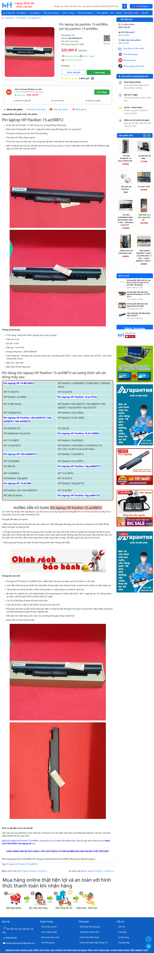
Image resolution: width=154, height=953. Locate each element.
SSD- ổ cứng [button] (68, 12)
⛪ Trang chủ (9, 12)
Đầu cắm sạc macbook (126, 187)
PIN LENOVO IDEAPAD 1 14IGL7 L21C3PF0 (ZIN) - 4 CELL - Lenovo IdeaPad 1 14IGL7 (143, 255)
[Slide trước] (144, 135)
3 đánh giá (84, 78)
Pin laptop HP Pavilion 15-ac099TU (98, 871)
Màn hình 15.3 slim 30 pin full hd (144, 217)
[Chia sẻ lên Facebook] (92, 78)
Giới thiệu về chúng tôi (90, 926)
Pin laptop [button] (22, 12)
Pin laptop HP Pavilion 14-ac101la (77, 397)
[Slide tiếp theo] (149, 135)
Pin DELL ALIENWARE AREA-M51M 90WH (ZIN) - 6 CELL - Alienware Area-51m (126, 220)
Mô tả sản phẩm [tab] (14, 109)
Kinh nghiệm (102, 12)
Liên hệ (144, 12)
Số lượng (65, 65)
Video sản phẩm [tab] (60, 109)
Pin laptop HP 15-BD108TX (18, 383)
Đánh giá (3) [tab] (80, 109)
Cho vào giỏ (74, 72)
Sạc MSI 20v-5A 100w (144, 157)
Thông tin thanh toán (89, 932)
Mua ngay (100, 72)
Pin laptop (21, 18)
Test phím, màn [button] (131, 12)
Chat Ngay (102, 92)
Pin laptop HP (35, 18)
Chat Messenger (130, 54)
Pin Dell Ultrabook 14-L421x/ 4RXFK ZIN (125, 158)
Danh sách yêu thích (50, 937)
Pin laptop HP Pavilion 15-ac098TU (21, 864)
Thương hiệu (124, 942)
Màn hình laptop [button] (85, 12)
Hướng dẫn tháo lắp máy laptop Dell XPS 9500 (137, 305)
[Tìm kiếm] (124, 6)
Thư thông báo (48, 942)
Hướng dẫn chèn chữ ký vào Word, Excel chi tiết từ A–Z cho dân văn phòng (139, 282)
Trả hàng (122, 932)
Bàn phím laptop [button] (51, 12)
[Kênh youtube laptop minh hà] (131, 335)
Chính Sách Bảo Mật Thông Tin (93, 942)
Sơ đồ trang (123, 937)
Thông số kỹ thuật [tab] (37, 109)
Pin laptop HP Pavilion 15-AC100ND (78, 433)
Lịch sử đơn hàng (49, 932)
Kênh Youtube (129, 60)
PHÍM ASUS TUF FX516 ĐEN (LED (125, 251)
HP (73, 35)
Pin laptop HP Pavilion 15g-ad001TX (78, 495)
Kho (112, 12)
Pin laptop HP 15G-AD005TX (19, 454)
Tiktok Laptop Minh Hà (133, 66)
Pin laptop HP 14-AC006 (17, 483)
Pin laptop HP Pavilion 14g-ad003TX (78, 466)
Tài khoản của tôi (49, 926)
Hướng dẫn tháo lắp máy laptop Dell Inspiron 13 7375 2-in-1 (138, 294)
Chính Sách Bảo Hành (89, 937)
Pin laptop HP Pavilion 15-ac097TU (33, 871)
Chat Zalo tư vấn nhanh (133, 48)
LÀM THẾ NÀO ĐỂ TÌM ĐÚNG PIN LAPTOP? (138, 314)
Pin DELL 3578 (144, 186)
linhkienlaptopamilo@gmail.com (20, 943)
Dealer (119, 12)
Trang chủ (8, 18)
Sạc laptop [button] (35, 12)
